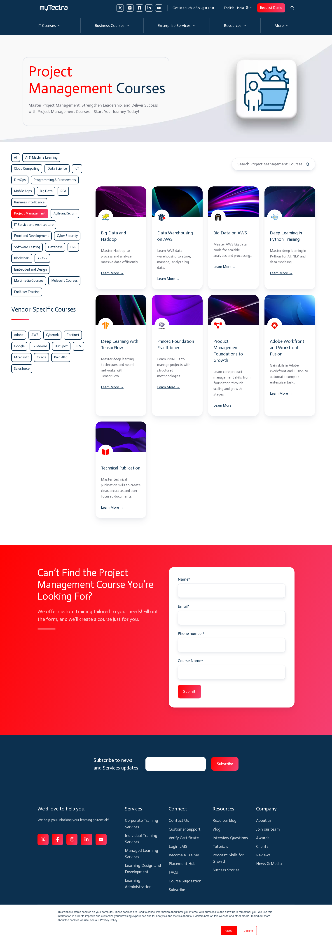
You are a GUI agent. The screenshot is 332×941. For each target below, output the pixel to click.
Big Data (46, 191)
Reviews (263, 855)
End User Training (27, 292)
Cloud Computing (27, 169)
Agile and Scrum (65, 213)
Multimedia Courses (28, 281)
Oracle (41, 357)
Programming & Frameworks (55, 180)
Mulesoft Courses (64, 281)
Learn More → (112, 273)
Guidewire (40, 346)
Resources (232, 25)
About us (263, 820)
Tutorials (220, 846)
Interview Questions (230, 837)
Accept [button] (229, 930)
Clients (262, 846)
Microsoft (21, 357)
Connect (178, 809)
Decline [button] (248, 930)
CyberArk (52, 335)
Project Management (30, 213)
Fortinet (73, 335)
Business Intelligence (29, 202)
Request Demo (271, 8)
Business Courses (109, 25)
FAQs (173, 872)
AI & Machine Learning (41, 157)
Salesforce (22, 369)
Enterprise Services (174, 25)
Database (55, 247)
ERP (73, 247)
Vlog (216, 829)
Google (19, 346)
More (279, 25)
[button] (292, 8)
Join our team (268, 829)
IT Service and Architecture (34, 225)
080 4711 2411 (203, 8)
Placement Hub (182, 863)
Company (266, 809)
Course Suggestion (185, 881)
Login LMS (178, 846)
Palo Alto (61, 357)
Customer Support (185, 829)
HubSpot (61, 346)
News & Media (269, 863)
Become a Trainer (184, 855)
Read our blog (224, 820)
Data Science (57, 169)
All (15, 157)
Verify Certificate (184, 837)
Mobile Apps (23, 191)
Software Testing (27, 247)
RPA (63, 191)
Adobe (18, 335)
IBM (79, 346)
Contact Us (179, 820)
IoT (77, 169)
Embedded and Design (30, 269)
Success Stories (226, 869)
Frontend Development (31, 236)
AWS (34, 335)
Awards (262, 837)
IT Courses (46, 25)
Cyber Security (67, 236)
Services (133, 809)
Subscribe (177, 889)
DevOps (20, 180)
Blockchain (22, 258)
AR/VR (42, 258)
